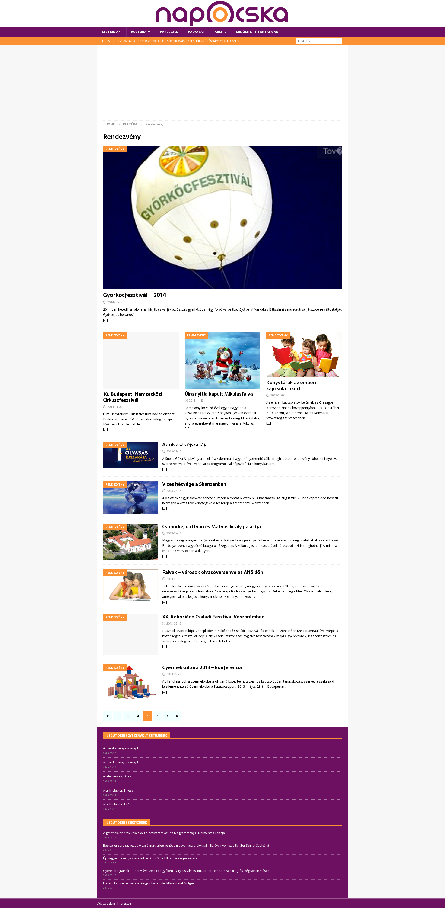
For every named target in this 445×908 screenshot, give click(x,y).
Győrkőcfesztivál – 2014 (134, 294)
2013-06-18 (173, 579)
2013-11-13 (196, 400)
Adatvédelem (106, 903)
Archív (220, 31)
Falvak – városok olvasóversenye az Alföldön (212, 572)
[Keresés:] (319, 40)
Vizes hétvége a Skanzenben (194, 484)
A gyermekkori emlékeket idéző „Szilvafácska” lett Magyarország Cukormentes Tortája (164, 833)
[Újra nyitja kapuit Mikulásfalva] (222, 360)
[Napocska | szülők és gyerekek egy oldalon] (222, 13)
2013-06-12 (173, 623)
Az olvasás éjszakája (185, 444)
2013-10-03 (277, 395)
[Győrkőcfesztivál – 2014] (222, 217)
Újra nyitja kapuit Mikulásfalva (219, 394)
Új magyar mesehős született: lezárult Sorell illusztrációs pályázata (150, 858)
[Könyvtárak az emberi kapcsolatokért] (304, 354)
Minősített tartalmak (257, 31)
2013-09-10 (173, 451)
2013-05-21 (173, 674)
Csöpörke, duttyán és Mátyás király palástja (211, 526)
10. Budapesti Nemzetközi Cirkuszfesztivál (132, 397)
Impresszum (125, 903)
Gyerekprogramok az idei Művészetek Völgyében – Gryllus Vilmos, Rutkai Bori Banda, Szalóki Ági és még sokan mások (186, 871)
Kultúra (138, 31)
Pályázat (196, 31)
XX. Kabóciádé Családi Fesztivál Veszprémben (213, 617)
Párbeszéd (169, 31)
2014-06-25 (114, 302)
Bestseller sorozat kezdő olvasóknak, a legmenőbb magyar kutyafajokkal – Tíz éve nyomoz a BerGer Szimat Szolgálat (186, 845)
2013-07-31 (173, 533)
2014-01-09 (114, 407)
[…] (105, 319)
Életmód (110, 31)
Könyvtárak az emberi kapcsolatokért (291, 385)
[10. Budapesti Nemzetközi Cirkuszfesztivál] (141, 360)
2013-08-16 (173, 491)
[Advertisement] (222, 85)
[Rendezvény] (130, 455)
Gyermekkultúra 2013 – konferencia (202, 667)
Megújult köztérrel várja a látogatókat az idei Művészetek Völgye (148, 883)
